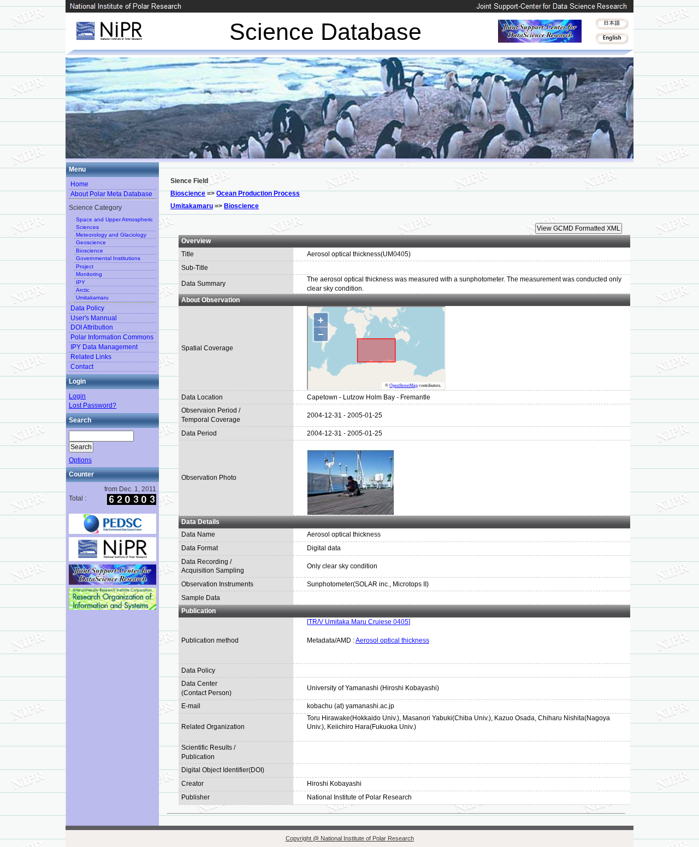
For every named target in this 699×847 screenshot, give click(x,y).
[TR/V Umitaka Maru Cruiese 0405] (358, 622)
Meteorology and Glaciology (111, 235)
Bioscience (89, 251)
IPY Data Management (104, 347)
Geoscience (91, 242)
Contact (81, 366)
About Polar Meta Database (111, 194)
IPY (80, 282)
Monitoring (89, 274)
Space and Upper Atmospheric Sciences (114, 223)
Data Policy (87, 308)
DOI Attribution (91, 327)
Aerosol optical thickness (392, 640)
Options (80, 460)
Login (77, 396)
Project (84, 266)
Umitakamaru (92, 298)
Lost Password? (92, 405)
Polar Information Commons (111, 337)
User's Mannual (93, 318)
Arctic (83, 290)
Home (79, 184)
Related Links (90, 357)
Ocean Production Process (258, 193)
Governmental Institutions (108, 258)
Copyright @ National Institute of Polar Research (350, 838)
